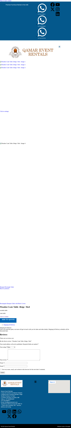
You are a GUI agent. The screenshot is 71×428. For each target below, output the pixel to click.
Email (2, 366)
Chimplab (68, 426)
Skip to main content (5, 0)
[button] (59, 47)
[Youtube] (58, 4)
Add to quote (8, 319)
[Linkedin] (58, 14)
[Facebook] (52, 4)
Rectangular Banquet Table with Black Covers (12, 303)
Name (2, 363)
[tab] (9, 325)
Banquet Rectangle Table (7, 287)
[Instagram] (58, 9)
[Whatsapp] (19, 411)
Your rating (3, 347)
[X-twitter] (52, 9)
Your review (4, 360)
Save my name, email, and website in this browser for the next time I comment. (23, 369)
